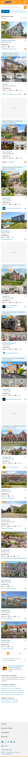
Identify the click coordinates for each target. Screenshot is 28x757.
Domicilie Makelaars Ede (12, 467)
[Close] (25, 659)
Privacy (3, 752)
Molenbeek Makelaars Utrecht (14, 399)
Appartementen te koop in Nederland (11, 688)
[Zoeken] (25, 7)
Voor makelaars (5, 732)
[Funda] (8, 2)
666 (20, 653)
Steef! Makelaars (10, 162)
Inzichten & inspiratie (6, 728)
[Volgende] (23, 653)
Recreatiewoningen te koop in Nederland (12, 694)
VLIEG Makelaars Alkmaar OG (13, 208)
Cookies (17, 752)
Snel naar (3, 724)
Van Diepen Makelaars (7, 618)
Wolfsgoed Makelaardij (7, 528)
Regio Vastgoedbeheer (12, 353)
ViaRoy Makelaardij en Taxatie (14, 94)
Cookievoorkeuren (7, 754)
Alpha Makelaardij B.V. (7, 239)
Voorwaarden (10, 752)
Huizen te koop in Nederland (8, 686)
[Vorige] (5, 653)
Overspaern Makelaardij (7, 648)
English (6, 746)
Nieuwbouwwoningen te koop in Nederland (12, 690)
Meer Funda (4, 736)
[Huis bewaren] (25, 41)
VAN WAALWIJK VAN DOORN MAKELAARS (12, 558)
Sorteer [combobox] (25, 18)
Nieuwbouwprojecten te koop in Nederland (12, 692)
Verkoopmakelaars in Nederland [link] (9, 702)
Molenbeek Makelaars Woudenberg (11, 306)
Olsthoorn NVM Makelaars (8, 498)
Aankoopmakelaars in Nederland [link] (9, 700)
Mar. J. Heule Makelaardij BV (8, 588)
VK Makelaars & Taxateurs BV (8, 49)
